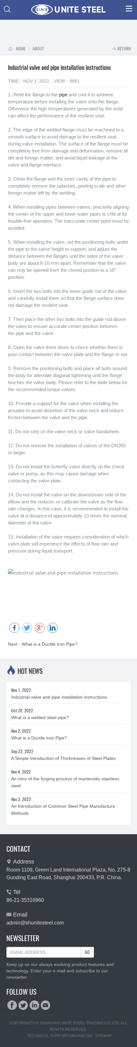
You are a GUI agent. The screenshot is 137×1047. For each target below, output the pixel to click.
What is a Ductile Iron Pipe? (42, 644)
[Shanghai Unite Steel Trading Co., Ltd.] (68, 9)
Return (121, 49)
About (35, 49)
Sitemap (103, 1036)
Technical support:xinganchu (59, 1036)
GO (87, 952)
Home (21, 49)
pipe (63, 94)
